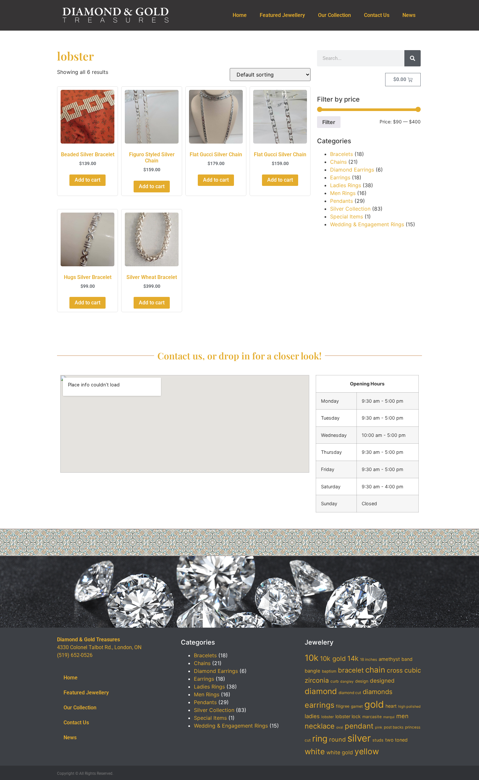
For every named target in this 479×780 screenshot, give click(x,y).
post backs (393, 727)
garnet (357, 706)
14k (352, 658)
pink (378, 727)
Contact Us (376, 15)
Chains (338, 162)
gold (374, 704)
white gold (340, 752)
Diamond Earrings (352, 169)
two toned (396, 740)
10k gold (333, 658)
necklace (320, 726)
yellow (367, 751)
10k (311, 658)
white (315, 751)
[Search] (412, 58)
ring (319, 738)
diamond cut (350, 692)
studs (378, 740)
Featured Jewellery (282, 15)
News (408, 15)
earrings (319, 705)
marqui (389, 717)
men (402, 715)
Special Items (346, 216)
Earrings (340, 177)
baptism (329, 671)
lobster (327, 717)
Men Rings (343, 193)
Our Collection (334, 15)
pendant (359, 725)
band (407, 659)
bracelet (351, 670)
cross (395, 670)
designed (382, 680)
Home (240, 15)
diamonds (377, 692)
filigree (342, 706)
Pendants (341, 201)
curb (334, 681)
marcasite (372, 716)
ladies (312, 716)
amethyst (389, 659)
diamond (321, 691)
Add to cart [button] (87, 180)
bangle (312, 671)
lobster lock (348, 716)
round (337, 739)
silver (359, 738)
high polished (409, 706)
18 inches (368, 659)
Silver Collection (350, 208)
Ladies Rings (345, 185)
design (361, 681)
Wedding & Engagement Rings (367, 224)
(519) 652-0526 (75, 655)
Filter (328, 122)
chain (375, 670)
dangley (347, 681)
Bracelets (341, 154)
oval (339, 727)
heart (391, 706)
